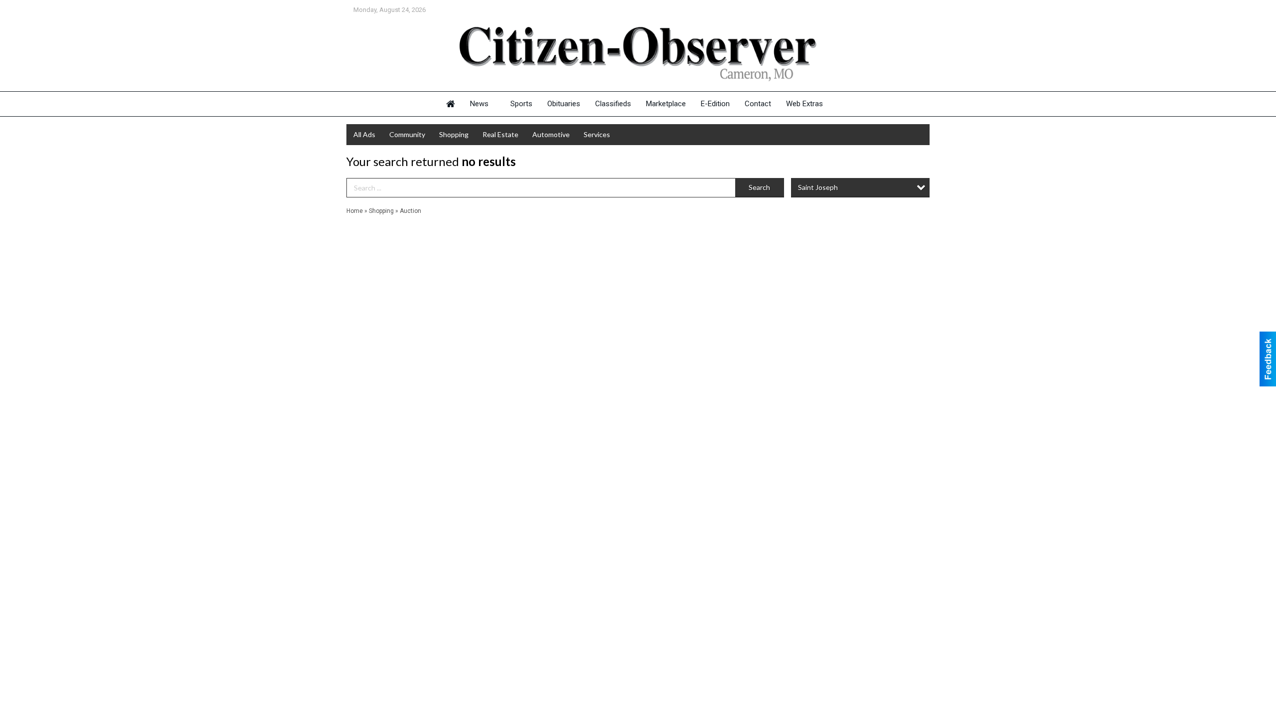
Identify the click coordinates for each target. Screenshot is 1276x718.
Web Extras (804, 103)
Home (354, 210)
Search (759, 187)
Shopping (454, 134)
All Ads (364, 134)
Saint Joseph (818, 187)
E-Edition (715, 103)
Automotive (551, 134)
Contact (758, 103)
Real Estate (500, 134)
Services (597, 134)
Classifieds (613, 103)
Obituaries (563, 103)
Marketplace (666, 103)
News (479, 103)
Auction (410, 210)
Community (407, 134)
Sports (521, 103)
